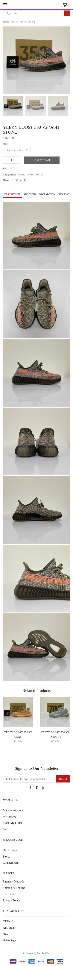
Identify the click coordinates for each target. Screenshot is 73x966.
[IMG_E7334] (13, 106)
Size (5, 143)
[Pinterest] (16, 180)
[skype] (25, 180)
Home (6, 21)
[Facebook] (12, 180)
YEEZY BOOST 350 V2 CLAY (18, 734)
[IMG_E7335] (58, 106)
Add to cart (43, 160)
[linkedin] (21, 180)
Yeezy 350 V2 (28, 21)
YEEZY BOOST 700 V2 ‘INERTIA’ (55, 734)
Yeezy (15, 21)
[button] (7, 61)
